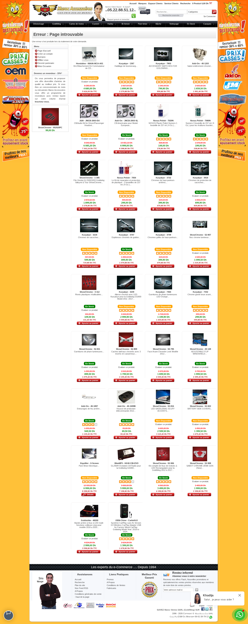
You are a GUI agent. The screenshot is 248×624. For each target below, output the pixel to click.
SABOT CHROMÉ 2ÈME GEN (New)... (199, 467)
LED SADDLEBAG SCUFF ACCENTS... (163, 410)
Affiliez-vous (43, 60)
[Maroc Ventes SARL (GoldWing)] (62, 9)
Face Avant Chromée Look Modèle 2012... (163, 352)
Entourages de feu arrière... (89, 409)
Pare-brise (142, 24)
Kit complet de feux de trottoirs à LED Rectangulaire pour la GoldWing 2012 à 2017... (163, 468)
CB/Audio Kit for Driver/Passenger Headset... (89, 124)
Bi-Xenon (126, 24)
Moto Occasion (44, 66)
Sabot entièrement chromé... (199, 66)
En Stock (191, 24)
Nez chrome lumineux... (199, 237)
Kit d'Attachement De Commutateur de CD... (89, 67)
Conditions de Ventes (116, 585)
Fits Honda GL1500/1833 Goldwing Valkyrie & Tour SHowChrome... (89, 181)
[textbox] (171, 12)
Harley (110, 24)
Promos (110, 579)
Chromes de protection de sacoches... (199, 181)
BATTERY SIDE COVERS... (200, 409)
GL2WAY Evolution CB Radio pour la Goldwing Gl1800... (126, 467)
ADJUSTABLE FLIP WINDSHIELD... (199, 352)
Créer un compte (45, 54)
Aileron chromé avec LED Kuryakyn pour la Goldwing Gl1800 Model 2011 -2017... (126, 296)
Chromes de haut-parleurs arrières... (162, 181)
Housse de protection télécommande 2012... (126, 410)
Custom (95, 24)
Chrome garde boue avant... (200, 294)
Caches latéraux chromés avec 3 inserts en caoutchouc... (126, 352)
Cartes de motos (76, 24)
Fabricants (111, 588)
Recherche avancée (170, 15)
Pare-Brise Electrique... (89, 466)
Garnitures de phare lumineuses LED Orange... (163, 295)
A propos (42, 57)
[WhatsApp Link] (239, 614)
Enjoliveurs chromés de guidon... (126, 237)
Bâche (158, 24)
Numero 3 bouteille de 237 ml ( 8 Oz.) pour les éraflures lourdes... (200, 124)
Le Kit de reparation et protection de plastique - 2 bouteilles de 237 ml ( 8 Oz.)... (126, 182)
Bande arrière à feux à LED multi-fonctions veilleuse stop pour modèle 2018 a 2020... (89, 525)
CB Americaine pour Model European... (126, 124)
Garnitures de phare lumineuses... (89, 351)
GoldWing (56, 24)
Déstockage (38, 24)
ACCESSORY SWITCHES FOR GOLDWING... (163, 67)
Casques (207, 24)
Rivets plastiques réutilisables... (89, 294)
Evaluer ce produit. (90, 82)
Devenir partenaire (46, 63)
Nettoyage (174, 24)
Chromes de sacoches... (89, 237)
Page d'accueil (44, 51)
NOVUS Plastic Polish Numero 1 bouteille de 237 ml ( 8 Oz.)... (163, 124)
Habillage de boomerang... (126, 66)
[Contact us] (8, 615)
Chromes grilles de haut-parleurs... (163, 237)
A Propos (111, 582)
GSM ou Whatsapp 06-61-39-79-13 (193, 616)
